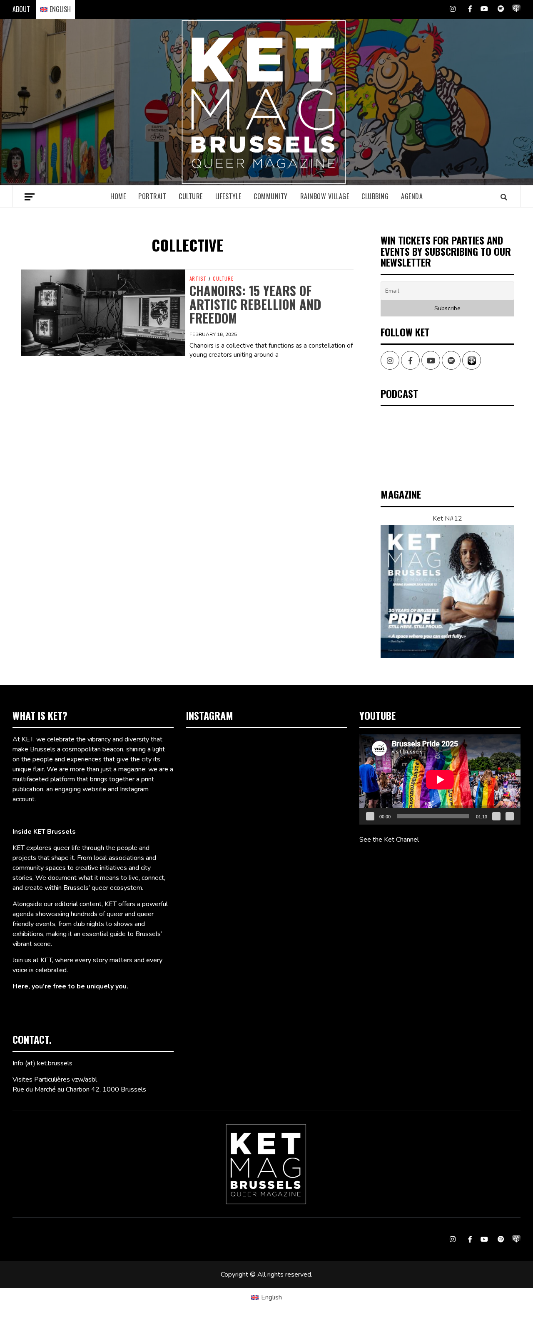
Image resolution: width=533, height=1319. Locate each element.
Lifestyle (228, 196)
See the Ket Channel (389, 839)
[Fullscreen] (510, 816)
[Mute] (496, 816)
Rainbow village (324, 196)
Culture (191, 196)
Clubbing (375, 196)
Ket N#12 (447, 518)
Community (271, 196)
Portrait (152, 196)
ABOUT (21, 9)
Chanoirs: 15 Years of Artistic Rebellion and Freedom (255, 304)
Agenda (412, 196)
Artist (198, 278)
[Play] (370, 816)
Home (118, 196)
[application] (440, 779)
